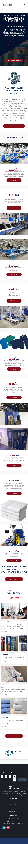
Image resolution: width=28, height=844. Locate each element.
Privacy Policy (12, 811)
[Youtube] (8, 827)
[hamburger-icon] (20, 4)
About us (11, 801)
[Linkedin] (4, 827)
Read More (4, 631)
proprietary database (15, 99)
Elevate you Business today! (14, 60)
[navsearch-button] (2, 9)
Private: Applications (14, 804)
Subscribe (22, 780)
